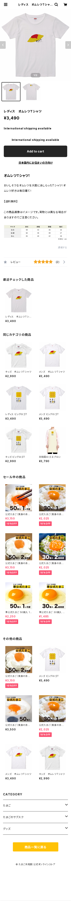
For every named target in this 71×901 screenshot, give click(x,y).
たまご (7, 805)
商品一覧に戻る (36, 847)
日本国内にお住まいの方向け (36, 162)
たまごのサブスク (13, 817)
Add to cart (35, 151)
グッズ (6, 828)
